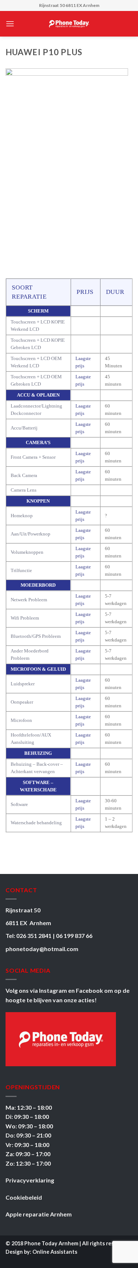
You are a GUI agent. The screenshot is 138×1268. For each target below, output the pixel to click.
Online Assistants (54, 1252)
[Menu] (10, 24)
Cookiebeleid (24, 1197)
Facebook (90, 990)
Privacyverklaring (30, 1180)
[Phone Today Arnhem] (69, 24)
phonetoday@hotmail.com (42, 948)
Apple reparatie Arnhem (39, 1214)
